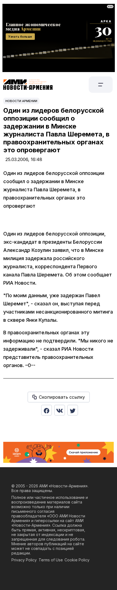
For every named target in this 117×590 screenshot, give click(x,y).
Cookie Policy (77, 560)
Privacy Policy (24, 560)
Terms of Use (51, 560)
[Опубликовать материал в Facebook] (46, 410)
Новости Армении (21, 101)
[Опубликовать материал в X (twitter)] (73, 410)
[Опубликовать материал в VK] (59, 410)
